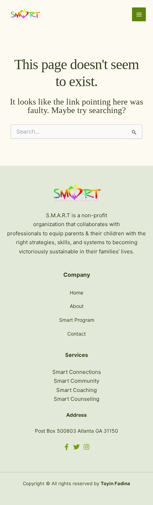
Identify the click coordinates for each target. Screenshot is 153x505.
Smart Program (76, 320)
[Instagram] (86, 447)
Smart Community (76, 380)
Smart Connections (76, 372)
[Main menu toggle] (139, 14)
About (77, 306)
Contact (76, 334)
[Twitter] (76, 447)
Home (76, 293)
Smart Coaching (76, 390)
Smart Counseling (76, 398)
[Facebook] (66, 447)
